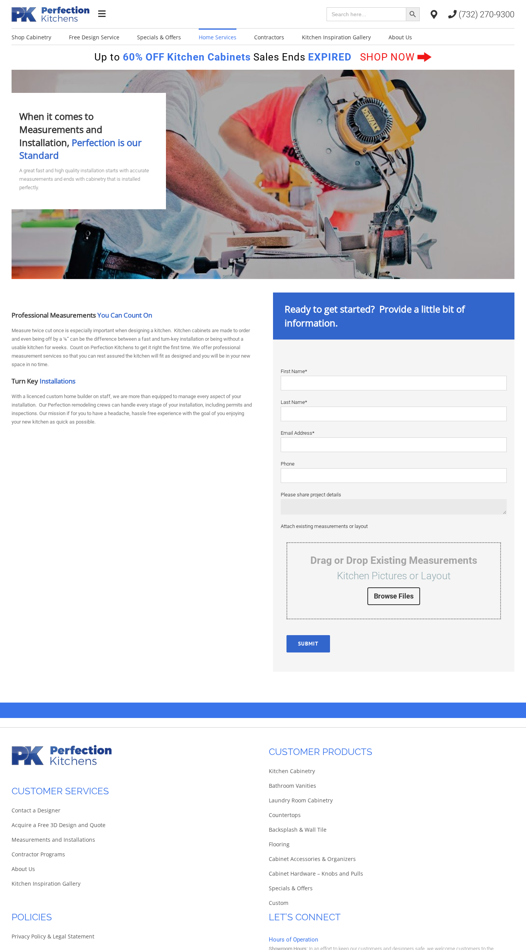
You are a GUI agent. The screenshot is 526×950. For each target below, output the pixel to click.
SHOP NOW (388, 57)
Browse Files (394, 596)
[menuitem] (40, 37)
